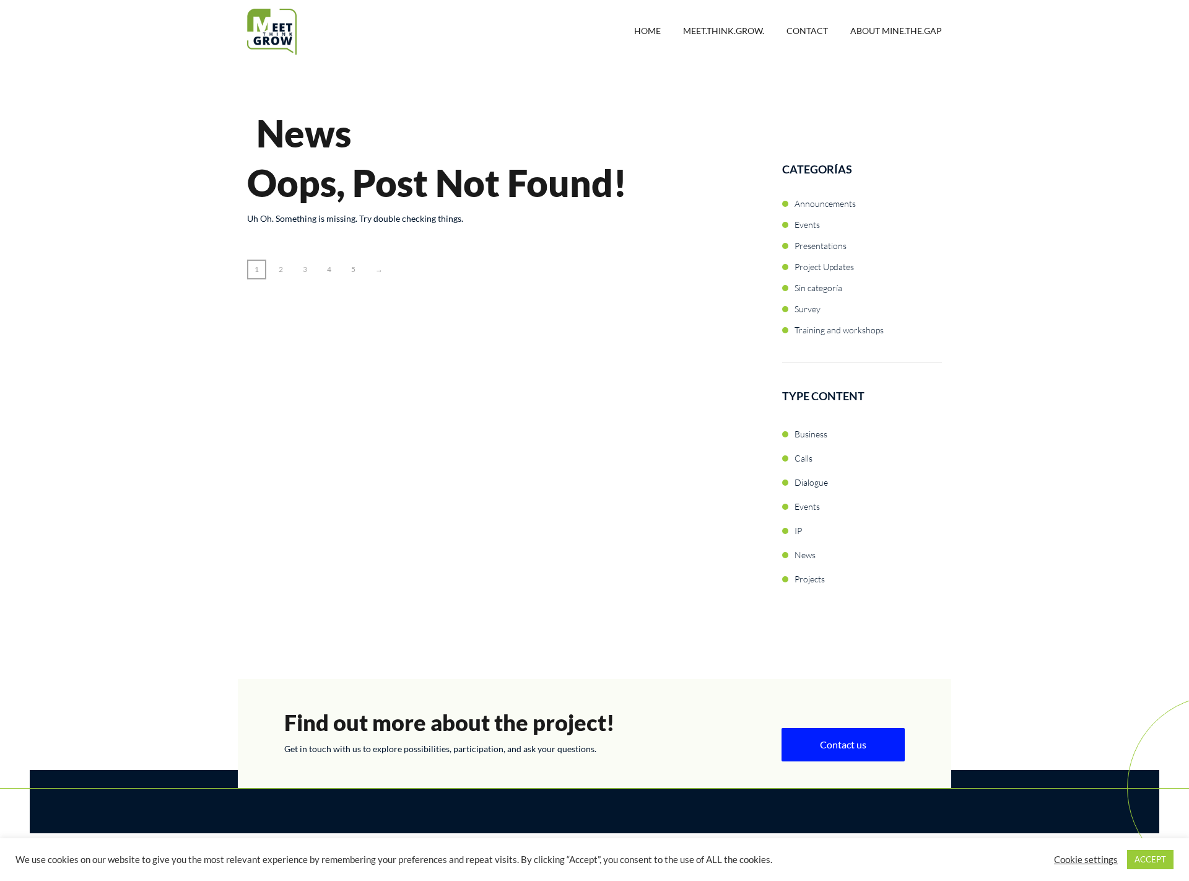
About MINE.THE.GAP (896, 30)
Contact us (843, 744)
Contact (807, 30)
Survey (808, 309)
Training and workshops (839, 330)
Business (811, 434)
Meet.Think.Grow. (723, 30)
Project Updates (824, 266)
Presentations (821, 245)
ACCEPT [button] (1150, 859)
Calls (803, 458)
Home (647, 30)
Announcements (825, 203)
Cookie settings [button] (1086, 859)
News (805, 555)
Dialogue (811, 482)
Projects (810, 579)
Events (807, 224)
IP (798, 530)
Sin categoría (818, 288)
